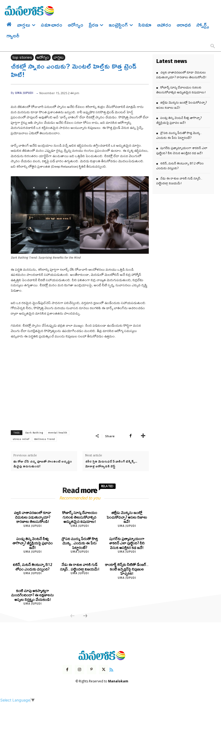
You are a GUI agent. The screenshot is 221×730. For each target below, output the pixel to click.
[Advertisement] (80, 383)
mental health (57, 432)
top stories (22, 57)
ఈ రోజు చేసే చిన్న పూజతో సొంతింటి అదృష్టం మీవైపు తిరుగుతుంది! (42, 463)
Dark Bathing (34, 432)
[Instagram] (79, 669)
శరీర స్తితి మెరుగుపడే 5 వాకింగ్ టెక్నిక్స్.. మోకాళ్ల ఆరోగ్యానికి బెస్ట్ (111, 463)
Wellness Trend (44, 439)
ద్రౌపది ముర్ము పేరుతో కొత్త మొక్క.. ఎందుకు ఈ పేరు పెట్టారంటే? (80, 543)
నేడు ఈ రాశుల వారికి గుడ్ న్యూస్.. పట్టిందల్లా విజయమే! (79, 567)
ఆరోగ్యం (43, 57)
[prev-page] (72, 616)
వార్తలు (59, 57)
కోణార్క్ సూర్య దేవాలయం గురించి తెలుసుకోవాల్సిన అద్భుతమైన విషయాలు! (79, 517)
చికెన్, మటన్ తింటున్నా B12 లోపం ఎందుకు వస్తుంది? (32, 567)
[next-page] (85, 616)
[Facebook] (130, 436)
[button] (212, 46)
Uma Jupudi (24, 92)
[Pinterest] (91, 669)
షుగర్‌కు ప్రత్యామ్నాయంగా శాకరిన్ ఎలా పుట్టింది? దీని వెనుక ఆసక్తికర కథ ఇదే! (127, 543)
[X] (103, 669)
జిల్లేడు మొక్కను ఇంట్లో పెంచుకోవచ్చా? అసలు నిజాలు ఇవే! (127, 517)
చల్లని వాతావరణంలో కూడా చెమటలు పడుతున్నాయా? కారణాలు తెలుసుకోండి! (32, 517)
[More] (143, 436)
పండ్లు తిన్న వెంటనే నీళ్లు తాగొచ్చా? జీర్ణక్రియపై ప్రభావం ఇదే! (33, 543)
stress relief (21, 439)
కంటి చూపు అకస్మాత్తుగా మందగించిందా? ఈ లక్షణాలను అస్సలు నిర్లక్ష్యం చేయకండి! (32, 595)
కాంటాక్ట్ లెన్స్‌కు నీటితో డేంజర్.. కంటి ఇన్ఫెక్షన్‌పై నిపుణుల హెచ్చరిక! (127, 569)
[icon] (111, 669)
